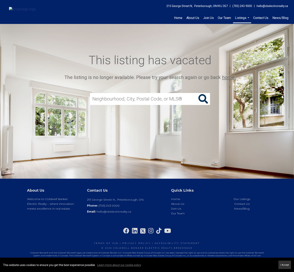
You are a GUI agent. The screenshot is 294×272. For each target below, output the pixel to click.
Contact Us (260, 18)
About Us (192, 18)
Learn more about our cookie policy (119, 265)
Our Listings (242, 199)
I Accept (284, 264)
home (228, 77)
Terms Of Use (106, 243)
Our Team (224, 18)
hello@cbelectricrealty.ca (272, 6)
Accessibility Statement (177, 243)
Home (178, 18)
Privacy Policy (136, 243)
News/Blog (280, 18)
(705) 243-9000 (242, 6)
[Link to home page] (20, 8)
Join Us (208, 18)
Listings (242, 19)
